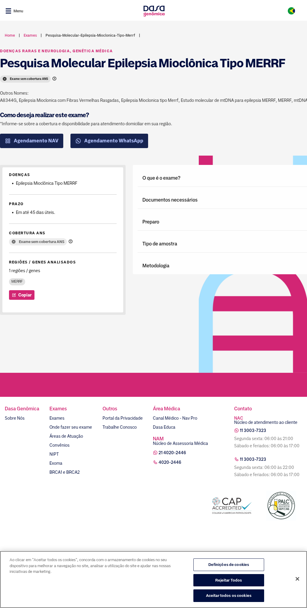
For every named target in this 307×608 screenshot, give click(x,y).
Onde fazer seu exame (70, 427)
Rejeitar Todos (228, 580)
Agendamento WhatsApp (113, 141)
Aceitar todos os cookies (229, 595)
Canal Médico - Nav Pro (175, 418)
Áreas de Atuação (66, 436)
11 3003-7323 (253, 430)
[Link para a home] (154, 11)
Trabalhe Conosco (120, 427)
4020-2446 (170, 462)
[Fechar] (297, 578)
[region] (153, 579)
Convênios (59, 445)
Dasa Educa (164, 427)
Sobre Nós (15, 418)
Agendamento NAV (36, 141)
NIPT (54, 454)
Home (10, 35)
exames (30, 35)
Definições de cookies (228, 564)
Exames (56, 418)
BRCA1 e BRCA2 (64, 472)
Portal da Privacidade (123, 418)
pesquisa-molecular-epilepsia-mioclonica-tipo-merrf (90, 35)
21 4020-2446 (172, 452)
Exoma (55, 463)
